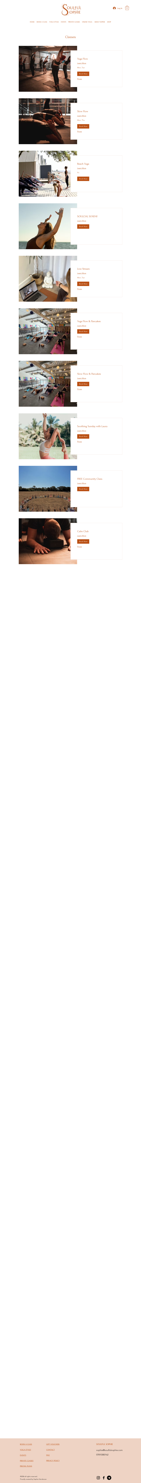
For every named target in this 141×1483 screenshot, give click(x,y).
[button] (127, 7)
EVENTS (23, 1455)
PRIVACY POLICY (53, 1460)
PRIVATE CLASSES (26, 1461)
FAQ (48, 1455)
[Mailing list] (109, 1478)
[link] (96, 59)
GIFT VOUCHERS (52, 1444)
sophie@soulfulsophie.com (109, 1450)
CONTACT (50, 1450)
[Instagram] (98, 1478)
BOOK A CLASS (26, 1444)
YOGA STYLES (25, 1450)
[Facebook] (104, 1478)
